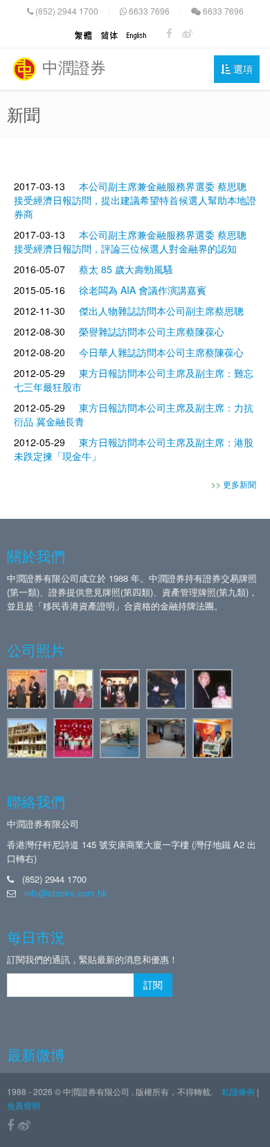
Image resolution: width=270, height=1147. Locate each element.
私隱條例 (238, 1091)
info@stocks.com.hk (65, 892)
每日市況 (36, 936)
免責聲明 (23, 1105)
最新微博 (36, 1054)
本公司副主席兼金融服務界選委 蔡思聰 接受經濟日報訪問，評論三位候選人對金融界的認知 (130, 241)
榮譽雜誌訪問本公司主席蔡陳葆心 (151, 331)
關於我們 (36, 555)
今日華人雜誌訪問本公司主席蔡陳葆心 (161, 352)
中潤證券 (72, 66)
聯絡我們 (36, 801)
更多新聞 (239, 484)
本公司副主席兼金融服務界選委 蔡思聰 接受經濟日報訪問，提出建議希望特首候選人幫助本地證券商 (135, 200)
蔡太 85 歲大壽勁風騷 (126, 269)
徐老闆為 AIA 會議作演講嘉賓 (142, 290)
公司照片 (36, 649)
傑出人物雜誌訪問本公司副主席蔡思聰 (161, 311)
